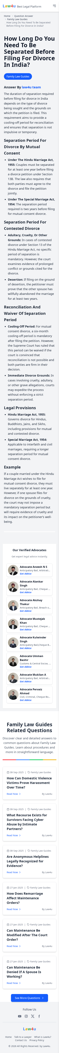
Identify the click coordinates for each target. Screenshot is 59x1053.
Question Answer (23, 15)
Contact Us (21, 1040)
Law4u (46, 1046)
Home (7, 15)
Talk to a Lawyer (23, 1036)
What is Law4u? (42, 1036)
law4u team (31, 87)
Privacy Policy (37, 1040)
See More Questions (27, 998)
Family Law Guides (17, 19)
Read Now (12, 793)
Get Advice (25, 573)
